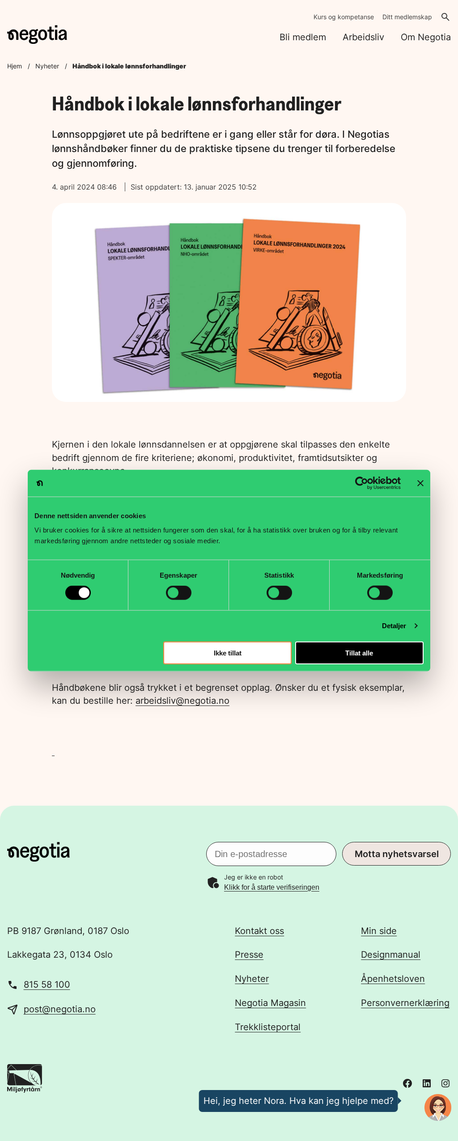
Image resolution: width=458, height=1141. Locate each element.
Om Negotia (426, 37)
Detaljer (394, 626)
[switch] (178, 593)
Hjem (14, 66)
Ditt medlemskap (407, 17)
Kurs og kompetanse (344, 17)
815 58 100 (47, 984)
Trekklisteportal (268, 1027)
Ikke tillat (228, 652)
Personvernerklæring (405, 1002)
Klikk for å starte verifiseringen (271, 887)
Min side (379, 930)
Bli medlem (303, 37)
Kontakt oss (259, 930)
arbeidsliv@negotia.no (182, 700)
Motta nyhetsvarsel (397, 854)
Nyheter (47, 66)
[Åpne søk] (445, 17)
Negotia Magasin (270, 1002)
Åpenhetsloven (393, 978)
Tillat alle (359, 652)
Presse (249, 954)
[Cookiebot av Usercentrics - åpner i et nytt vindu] (361, 483)
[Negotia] (37, 34)
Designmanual (390, 954)
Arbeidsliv (363, 37)
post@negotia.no (60, 1009)
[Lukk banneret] (420, 483)
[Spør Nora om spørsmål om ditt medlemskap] (437, 1107)
